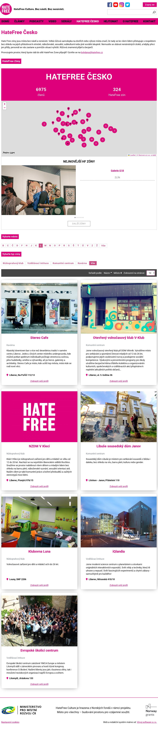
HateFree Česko (88, 21)
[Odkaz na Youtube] (115, 4)
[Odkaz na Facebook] (109, 4)
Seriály (66, 21)
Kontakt (149, 21)
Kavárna (82, 263)
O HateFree (130, 21)
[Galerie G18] (40, 190)
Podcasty (37, 21)
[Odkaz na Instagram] (121, 4)
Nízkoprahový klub (13, 263)
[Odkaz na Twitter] (127, 4)
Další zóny (79, 223)
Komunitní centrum (63, 263)
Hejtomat (111, 21)
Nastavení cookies (10, 722)
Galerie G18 (117, 170)
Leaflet (132, 155)
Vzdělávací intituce (38, 263)
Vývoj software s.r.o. (147, 722)
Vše (103, 245)
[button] (68, 143)
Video (52, 21)
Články (19, 21)
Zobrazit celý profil (39, 381)
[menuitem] (19, 21)
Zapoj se (150, 4)
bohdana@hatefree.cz (92, 52)
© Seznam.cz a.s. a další (146, 155)
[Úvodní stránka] (32, 9)
